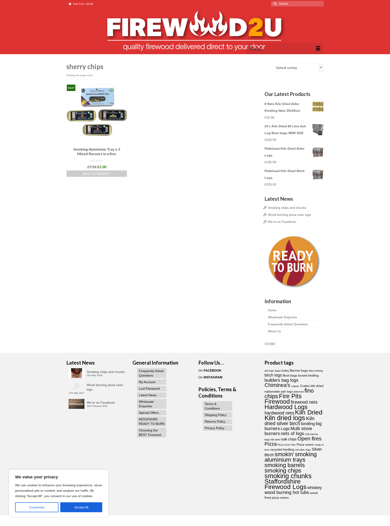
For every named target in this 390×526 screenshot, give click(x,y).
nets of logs (292, 433)
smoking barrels (285, 465)
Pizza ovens (305, 444)
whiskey (314, 487)
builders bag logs (281, 380)
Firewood (277, 401)
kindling (308, 423)
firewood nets (304, 402)
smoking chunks (288, 475)
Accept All (81, 507)
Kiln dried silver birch (289, 421)
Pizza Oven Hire (287, 444)
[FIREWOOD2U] (195, 31)
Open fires (309, 439)
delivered (299, 391)
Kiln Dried (309, 412)
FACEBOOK (212, 370)
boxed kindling (308, 375)
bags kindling (282, 370)
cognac (295, 386)
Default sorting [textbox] (286, 68)
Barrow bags (299, 370)
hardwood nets (279, 412)
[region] (58, 493)
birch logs (273, 375)
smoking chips (283, 470)
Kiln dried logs (285, 417)
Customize (36, 507)
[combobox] (299, 67)
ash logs (269, 370)
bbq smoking (316, 370)
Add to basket (97, 173)
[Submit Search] (274, 4)
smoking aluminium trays (291, 457)
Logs (285, 428)
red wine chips (303, 449)
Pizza (271, 444)
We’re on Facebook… (283, 221)
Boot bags (290, 375)
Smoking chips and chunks (287, 207)
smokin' (284, 454)
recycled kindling (282, 449)
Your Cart (82, 3)
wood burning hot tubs (287, 492)
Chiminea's (277, 385)
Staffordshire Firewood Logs (285, 484)
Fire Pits (290, 396)
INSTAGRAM (213, 377)
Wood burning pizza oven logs (289, 214)
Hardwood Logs (286, 407)
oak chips (289, 439)
